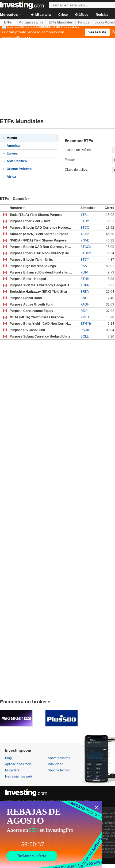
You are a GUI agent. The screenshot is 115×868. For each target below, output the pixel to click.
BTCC (84, 227)
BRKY (84, 292)
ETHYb (85, 324)
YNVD (85, 240)
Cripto (63, 15)
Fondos (83, 22)
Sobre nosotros (59, 758)
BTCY (84, 259)
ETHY (84, 221)
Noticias (102, 15)
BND (83, 298)
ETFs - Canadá (13, 198)
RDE (83, 311)
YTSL (84, 215)
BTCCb (85, 247)
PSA (83, 266)
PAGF (84, 304)
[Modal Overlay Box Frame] (51, 834)
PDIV (84, 272)
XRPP (84, 285)
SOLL (84, 336)
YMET (84, 317)
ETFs (8, 22)
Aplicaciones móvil (18, 764)
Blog (8, 758)
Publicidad (55, 764)
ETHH (84, 279)
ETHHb (85, 253)
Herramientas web (18, 776)
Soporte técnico (59, 770)
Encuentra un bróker (23, 701)
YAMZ (84, 234)
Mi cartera (42, 15)
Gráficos (81, 15)
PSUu (84, 330)
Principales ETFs (31, 22)
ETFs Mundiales (61, 22)
